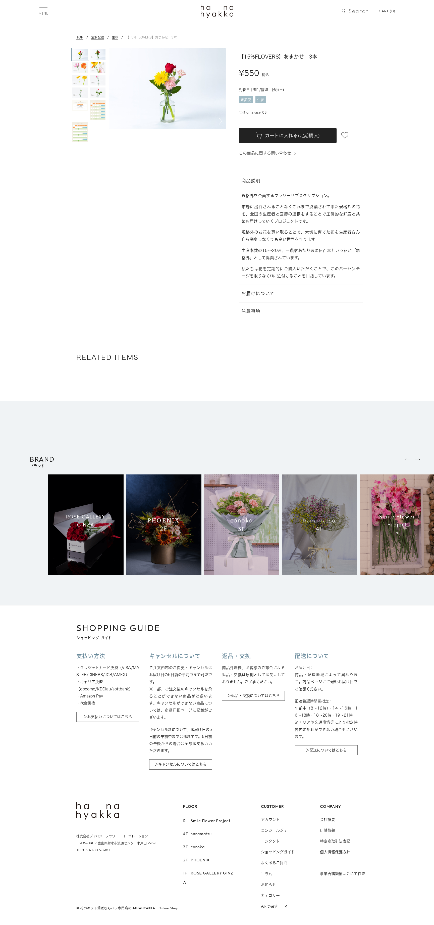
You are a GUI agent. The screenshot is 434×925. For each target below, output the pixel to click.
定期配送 (97, 37)
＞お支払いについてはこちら (107, 716)
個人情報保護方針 (335, 852)
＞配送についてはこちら (326, 750)
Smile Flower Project (206, 820)
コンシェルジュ (274, 830)
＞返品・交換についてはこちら (253, 695)
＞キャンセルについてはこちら (180, 764)
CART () (387, 11)
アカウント (270, 819)
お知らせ (268, 884)
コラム (266, 873)
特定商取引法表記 (335, 841)
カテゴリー (270, 895)
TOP (79, 37)
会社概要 (327, 819)
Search (359, 11)
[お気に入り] (345, 135)
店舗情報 (327, 830)
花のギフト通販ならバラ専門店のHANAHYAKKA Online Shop (129, 908)
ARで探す (269, 906)
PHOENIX (196, 859)
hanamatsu (197, 833)
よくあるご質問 (274, 862)
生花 (115, 37)
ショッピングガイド (278, 852)
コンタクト (270, 841)
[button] (220, 121)
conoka (194, 846)
